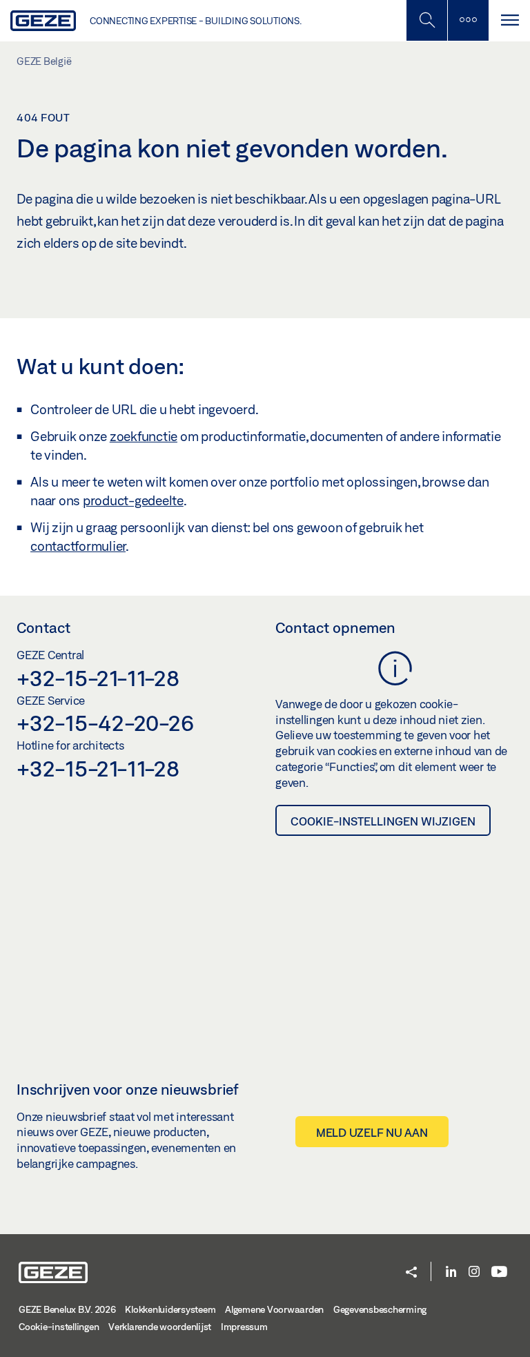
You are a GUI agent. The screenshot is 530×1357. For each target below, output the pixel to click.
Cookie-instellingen (59, 1326)
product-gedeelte (133, 500)
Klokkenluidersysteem (170, 1309)
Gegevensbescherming (379, 1309)
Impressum (244, 1326)
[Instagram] (474, 1272)
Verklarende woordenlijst (159, 1326)
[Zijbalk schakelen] (468, 20)
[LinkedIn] (451, 1272)
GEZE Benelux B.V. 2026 (67, 1309)
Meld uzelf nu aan (372, 1132)
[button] (411, 1273)
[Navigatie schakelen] (509, 20)
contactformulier (78, 546)
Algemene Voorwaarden (274, 1309)
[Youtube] (499, 1272)
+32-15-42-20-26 (105, 722)
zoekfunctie (143, 436)
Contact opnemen (335, 627)
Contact (43, 627)
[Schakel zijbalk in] (426, 20)
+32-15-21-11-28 (98, 677)
